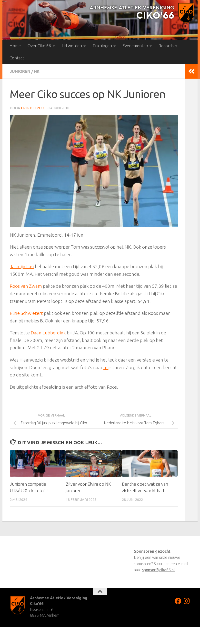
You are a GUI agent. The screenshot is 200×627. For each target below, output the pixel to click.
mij (106, 367)
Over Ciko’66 (39, 45)
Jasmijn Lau (22, 266)
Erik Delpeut (33, 108)
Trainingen (102, 45)
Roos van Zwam (26, 286)
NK (37, 71)
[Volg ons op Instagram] (186, 601)
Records (166, 45)
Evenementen (135, 45)
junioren (20, 71)
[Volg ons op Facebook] (178, 601)
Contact (17, 57)
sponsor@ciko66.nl (158, 570)
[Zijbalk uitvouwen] (191, 71)
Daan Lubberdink (48, 332)
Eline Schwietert (26, 313)
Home (15, 45)
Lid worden (72, 45)
